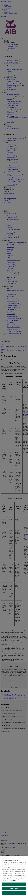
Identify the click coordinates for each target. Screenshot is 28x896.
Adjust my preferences (14, 884)
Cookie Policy (12, 880)
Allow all (14, 893)
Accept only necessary (14, 888)
